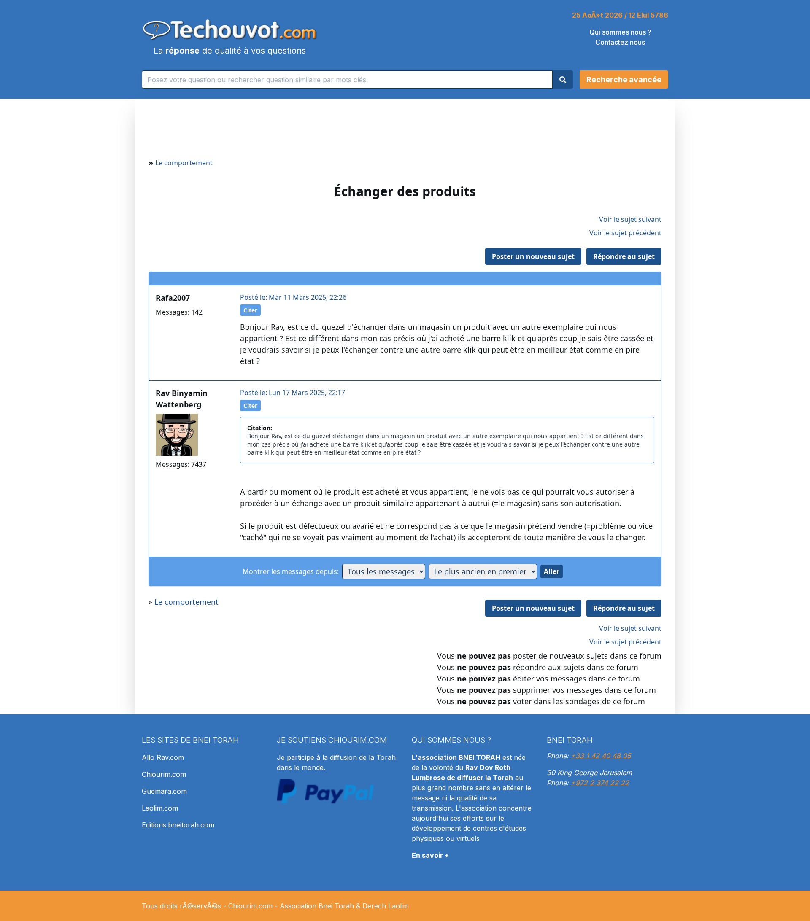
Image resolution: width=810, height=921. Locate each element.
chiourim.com (357, 739)
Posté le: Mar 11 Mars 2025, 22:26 (293, 297)
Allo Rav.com (163, 757)
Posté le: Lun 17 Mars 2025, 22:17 (292, 392)
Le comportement (184, 162)
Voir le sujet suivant (630, 219)
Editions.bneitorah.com (178, 825)
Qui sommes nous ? (620, 32)
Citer (250, 310)
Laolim (398, 906)
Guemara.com (164, 791)
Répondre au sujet (624, 256)
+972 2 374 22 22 (600, 782)
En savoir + (430, 855)
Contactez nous (620, 42)
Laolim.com (160, 808)
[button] (624, 79)
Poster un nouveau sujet (533, 256)
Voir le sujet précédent (625, 232)
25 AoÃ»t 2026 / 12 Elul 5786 (620, 15)
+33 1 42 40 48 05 (601, 755)
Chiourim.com (164, 774)
